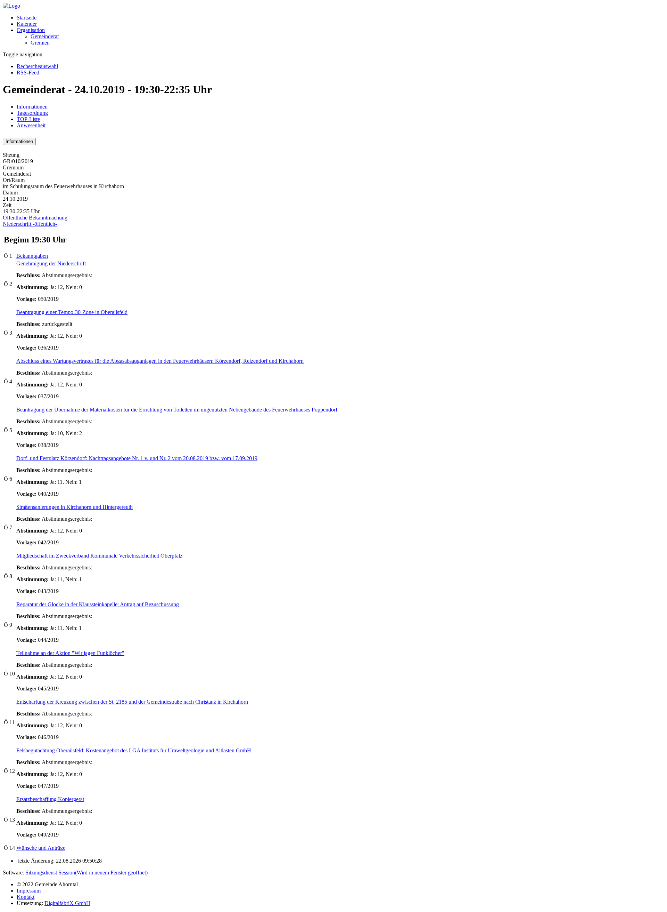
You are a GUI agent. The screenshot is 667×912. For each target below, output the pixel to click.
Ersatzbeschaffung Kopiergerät (50, 799)
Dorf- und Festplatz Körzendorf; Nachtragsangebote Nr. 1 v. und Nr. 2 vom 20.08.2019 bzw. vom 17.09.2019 (136, 458)
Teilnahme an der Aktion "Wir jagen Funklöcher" (70, 653)
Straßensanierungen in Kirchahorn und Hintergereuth (74, 507)
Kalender (27, 24)
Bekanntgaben (32, 256)
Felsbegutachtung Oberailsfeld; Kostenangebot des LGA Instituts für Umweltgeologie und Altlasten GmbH (133, 750)
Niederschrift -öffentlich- (30, 224)
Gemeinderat (45, 36)
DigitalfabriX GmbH (67, 903)
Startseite (26, 18)
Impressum (29, 891)
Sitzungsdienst (86, 872)
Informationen (32, 107)
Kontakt (25, 897)
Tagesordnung (32, 113)
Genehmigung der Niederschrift (51, 263)
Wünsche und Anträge (40, 848)
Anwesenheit (31, 125)
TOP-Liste (28, 119)
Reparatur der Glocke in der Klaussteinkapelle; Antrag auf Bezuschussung (97, 604)
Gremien (40, 43)
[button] (31, 30)
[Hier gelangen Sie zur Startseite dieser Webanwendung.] (11, 6)
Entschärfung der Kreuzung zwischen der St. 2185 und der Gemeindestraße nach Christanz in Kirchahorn (132, 702)
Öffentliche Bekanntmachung (35, 218)
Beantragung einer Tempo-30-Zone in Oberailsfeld (71, 312)
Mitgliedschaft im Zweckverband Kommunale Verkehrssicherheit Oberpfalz (99, 556)
